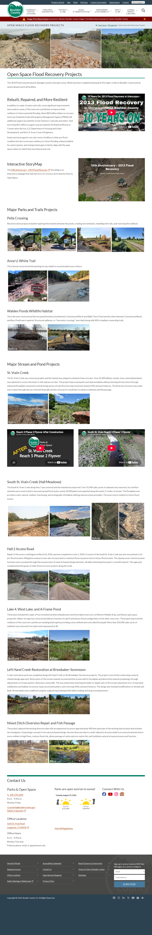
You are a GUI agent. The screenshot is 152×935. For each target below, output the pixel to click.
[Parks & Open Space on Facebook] (104, 794)
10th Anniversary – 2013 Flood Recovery (29, 170)
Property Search (57, 2)
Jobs (69, 2)
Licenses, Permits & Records (130, 12)
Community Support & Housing (31, 12)
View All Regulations (64, 828)
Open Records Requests (52, 875)
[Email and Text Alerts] (122, 794)
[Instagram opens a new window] (118, 897)
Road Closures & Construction (90, 863)
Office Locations (13, 875)
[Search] (143, 11)
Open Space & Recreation (47, 11)
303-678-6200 (16, 795)
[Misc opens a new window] (137, 897)
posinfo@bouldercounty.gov (22, 807)
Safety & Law (118, 11)
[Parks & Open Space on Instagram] (116, 794)
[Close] (145, 19)
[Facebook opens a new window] (114, 897)
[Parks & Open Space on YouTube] (110, 794)
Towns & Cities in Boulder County (91, 869)
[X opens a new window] (128, 897)
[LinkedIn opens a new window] (123, 897)
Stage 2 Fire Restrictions (38, 19)
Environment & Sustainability (102, 11)
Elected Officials (13, 863)
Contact (125, 2)
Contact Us (47, 869)
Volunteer (82, 875)
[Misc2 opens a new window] (142, 897)
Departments (114, 2)
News (75, 2)
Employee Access (14, 869)
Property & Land (63, 11)
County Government (98, 2)
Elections (84, 2)
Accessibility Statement (52, 863)
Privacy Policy (48, 881)
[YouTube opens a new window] (133, 897)
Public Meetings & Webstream (19, 881)
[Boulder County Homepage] (15, 9)
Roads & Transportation (81, 11)
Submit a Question (15, 810)
